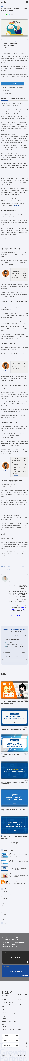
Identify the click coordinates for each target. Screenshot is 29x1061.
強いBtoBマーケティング (15, 609)
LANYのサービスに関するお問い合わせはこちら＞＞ (12, 566)
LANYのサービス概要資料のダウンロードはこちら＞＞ (13, 570)
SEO (2, 6)
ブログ (3, 1009)
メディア (4, 1012)
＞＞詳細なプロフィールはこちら (16, 615)
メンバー (4, 1024)
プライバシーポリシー (7, 1053)
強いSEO (23, 607)
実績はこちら (17, 475)
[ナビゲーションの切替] (27, 2)
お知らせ (4, 1026)
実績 (3, 1006)
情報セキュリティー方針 (7, 1055)
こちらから (16, 205)
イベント (4, 1016)
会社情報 (4, 1019)
